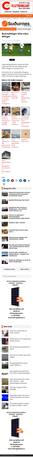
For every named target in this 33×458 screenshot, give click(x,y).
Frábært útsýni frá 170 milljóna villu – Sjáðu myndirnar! (15, 120)
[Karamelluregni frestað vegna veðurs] (5, 233)
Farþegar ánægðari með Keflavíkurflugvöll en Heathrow (25, 97)
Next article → (25, 269)
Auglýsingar (15, 18)
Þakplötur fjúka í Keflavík (17, 222)
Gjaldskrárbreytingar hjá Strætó (19, 200)
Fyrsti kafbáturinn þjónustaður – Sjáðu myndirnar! (15, 143)
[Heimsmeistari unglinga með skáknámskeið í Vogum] (5, 240)
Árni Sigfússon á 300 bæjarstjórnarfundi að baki (6, 143)
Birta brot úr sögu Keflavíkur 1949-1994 (15, 95)
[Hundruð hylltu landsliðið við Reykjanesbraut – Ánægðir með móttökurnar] (5, 255)
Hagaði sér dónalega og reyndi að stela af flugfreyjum (19, 260)
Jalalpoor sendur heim (25, 140)
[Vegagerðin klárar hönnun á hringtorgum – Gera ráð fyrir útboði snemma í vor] (5, 210)
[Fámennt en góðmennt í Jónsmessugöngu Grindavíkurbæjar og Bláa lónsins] (5, 218)
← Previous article (9, 269)
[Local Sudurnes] (16, 23)
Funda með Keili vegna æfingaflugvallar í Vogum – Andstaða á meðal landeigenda (6, 98)
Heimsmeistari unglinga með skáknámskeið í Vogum (18, 238)
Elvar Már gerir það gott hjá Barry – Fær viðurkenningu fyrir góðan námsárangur (19, 246)
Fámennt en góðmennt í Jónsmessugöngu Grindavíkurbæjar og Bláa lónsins (19, 216)
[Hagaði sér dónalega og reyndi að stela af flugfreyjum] (5, 263)
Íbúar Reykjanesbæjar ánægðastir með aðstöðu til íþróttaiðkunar (6, 167)
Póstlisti (22, 18)
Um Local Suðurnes (6, 18)
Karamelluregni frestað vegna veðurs (18, 230)
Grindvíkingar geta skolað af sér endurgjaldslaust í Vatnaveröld (25, 121)
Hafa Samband (28, 18)
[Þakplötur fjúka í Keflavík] (5, 225)
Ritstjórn (18, 40)
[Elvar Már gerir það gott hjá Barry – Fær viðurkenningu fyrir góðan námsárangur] (5, 248)
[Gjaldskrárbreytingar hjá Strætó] (5, 203)
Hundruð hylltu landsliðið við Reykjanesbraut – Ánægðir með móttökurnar (19, 254)
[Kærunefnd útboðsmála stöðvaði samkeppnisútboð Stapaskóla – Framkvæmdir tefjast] (5, 195)
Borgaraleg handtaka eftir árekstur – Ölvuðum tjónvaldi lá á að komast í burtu (20, 397)
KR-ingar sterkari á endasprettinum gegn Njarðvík (6, 120)
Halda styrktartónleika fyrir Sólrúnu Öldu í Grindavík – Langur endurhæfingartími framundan (19, 381)
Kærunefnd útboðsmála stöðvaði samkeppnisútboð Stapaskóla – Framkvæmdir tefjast (19, 194)
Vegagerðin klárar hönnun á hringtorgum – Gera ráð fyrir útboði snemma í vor (18, 209)
